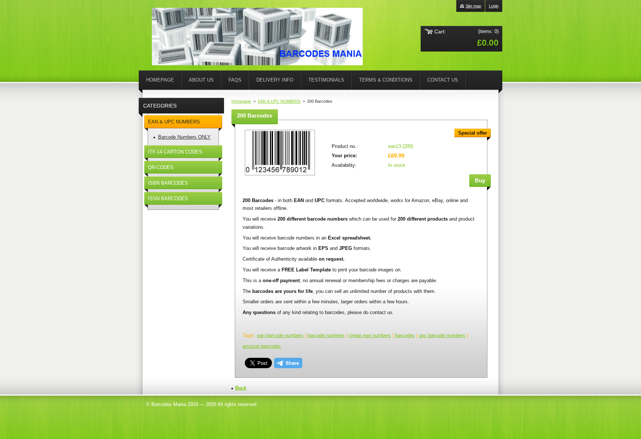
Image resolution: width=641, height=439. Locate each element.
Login (494, 6)
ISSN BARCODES (168, 198)
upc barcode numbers (442, 335)
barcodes (405, 335)
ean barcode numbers (280, 335)
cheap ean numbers (370, 335)
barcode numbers (326, 335)
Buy (480, 180)
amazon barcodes (262, 346)
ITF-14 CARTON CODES (175, 152)
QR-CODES (161, 167)
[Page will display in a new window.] (280, 176)
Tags (248, 335)
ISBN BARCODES (168, 183)
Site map (473, 6)
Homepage (241, 101)
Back (240, 388)
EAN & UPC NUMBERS (279, 101)
